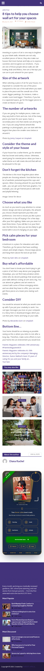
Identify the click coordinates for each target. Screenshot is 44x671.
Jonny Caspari (15, 138)
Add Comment (19, 656)
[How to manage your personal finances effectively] (6, 639)
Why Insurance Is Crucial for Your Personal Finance (23, 646)
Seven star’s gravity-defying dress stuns (26, 653)
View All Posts (35, 454)
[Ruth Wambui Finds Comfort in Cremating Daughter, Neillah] (6, 606)
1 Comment (18, 641)
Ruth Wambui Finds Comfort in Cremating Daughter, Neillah (23, 605)
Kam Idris (14, 258)
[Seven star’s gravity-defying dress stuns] (6, 656)
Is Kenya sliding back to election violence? (23, 613)
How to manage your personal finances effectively (26, 638)
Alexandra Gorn (16, 321)
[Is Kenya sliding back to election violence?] (6, 614)
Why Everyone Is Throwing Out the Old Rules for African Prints (22, 382)
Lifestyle (5, 10)
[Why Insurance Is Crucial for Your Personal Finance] (6, 647)
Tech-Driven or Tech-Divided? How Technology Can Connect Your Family (22, 406)
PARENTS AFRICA (29, 667)
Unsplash (28, 138)
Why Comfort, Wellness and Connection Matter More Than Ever (22, 432)
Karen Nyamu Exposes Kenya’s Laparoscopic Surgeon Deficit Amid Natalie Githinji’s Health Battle (24, 622)
